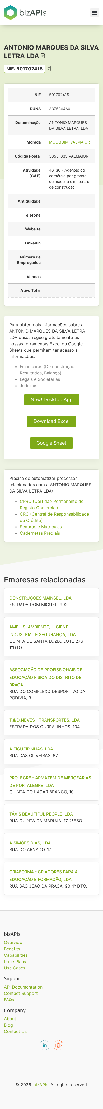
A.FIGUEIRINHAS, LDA (31, 749)
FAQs (9, 999)
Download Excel (51, 421)
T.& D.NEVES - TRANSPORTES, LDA (44, 720)
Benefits (12, 948)
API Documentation (23, 987)
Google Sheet (51, 443)
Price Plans (15, 961)
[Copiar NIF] (49, 68)
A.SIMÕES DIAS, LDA (30, 843)
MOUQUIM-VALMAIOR (69, 142)
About (10, 1018)
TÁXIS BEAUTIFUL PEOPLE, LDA (41, 814)
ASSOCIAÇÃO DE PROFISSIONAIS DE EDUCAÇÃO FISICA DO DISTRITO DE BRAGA (45, 677)
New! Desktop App (52, 399)
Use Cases (14, 968)
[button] (94, 12)
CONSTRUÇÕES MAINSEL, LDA (40, 598)
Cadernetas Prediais (40, 533)
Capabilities (15, 955)
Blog (8, 1025)
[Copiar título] (43, 56)
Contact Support (21, 993)
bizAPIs (40, 1084)
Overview (13, 942)
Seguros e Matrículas (41, 526)
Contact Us (15, 1031)
